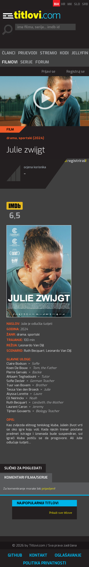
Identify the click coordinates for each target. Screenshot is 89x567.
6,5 (14, 215)
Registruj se (76, 71)
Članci (8, 53)
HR (63, 4)
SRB (85, 4)
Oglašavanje (68, 555)
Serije (26, 62)
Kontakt (38, 555)
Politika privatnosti (44, 563)
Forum (42, 62)
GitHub (15, 555)
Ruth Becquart (34, 351)
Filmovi (9, 62)
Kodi (64, 53)
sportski (25, 138)
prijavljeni (48, 488)
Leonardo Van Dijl (59, 351)
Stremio (48, 53)
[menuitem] (8, 53)
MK (69, 4)
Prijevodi (27, 53)
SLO (77, 4)
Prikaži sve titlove (60, 513)
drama (11, 138)
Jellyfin (80, 53)
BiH (56, 4)
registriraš (76, 161)
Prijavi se (48, 71)
